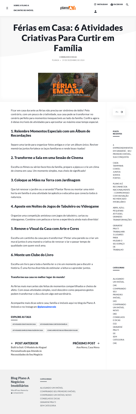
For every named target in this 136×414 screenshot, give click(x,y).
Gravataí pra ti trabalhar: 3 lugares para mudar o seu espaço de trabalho (119, 237)
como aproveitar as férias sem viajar (62, 330)
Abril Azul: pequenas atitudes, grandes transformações (122, 213)
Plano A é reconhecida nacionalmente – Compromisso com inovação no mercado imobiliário (121, 192)
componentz (18, 393)
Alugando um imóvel (118, 280)
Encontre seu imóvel (23, 10)
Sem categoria (118, 338)
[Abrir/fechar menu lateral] (7, 8)
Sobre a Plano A (21, 5)
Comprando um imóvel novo (119, 307)
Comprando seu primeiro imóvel (119, 293)
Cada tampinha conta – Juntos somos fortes (118, 170)
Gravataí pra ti (117, 328)
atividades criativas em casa (24, 324)
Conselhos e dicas (68, 57)
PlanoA (55, 60)
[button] (95, 11)
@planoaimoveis (46, 306)
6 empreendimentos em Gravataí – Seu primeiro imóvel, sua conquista (123, 151)
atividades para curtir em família (53, 324)
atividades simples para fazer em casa (28, 330)
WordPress (15, 390)
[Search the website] (127, 4)
